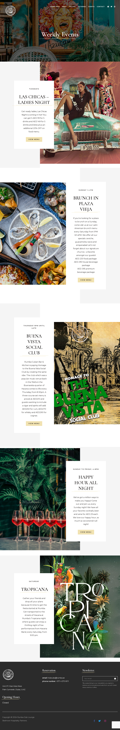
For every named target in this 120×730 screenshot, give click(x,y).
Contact (101, 6)
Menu (64, 6)
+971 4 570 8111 (62, 681)
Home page (55, 6)
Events (91, 6)
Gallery (72, 6)
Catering (82, 6)
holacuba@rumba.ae (56, 678)
